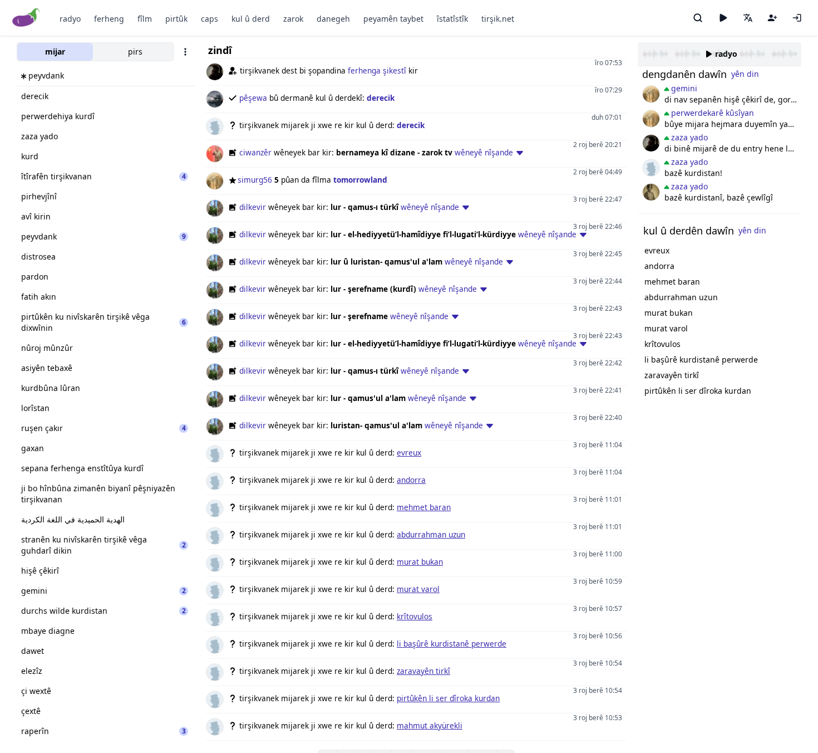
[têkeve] (797, 18)
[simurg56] (651, 94)
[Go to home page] (26, 18)
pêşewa (253, 97)
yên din (745, 74)
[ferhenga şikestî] (651, 143)
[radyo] (722, 17)
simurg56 (255, 179)
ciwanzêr (255, 152)
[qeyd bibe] (772, 18)
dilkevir (252, 207)
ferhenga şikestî (377, 70)
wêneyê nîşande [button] (484, 152)
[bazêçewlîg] (651, 192)
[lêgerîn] (698, 18)
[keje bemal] (651, 168)
